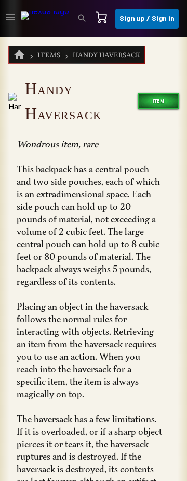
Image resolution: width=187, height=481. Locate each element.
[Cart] (104, 18)
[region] (93, 259)
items (49, 55)
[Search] (85, 18)
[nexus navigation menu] (10, 19)
